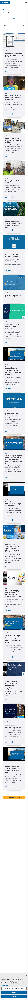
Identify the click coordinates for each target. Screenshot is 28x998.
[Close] (26, 975)
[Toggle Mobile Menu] (26, 2)
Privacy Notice (5, 985)
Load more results (14, 797)
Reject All (14, 992)
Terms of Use (20, 984)
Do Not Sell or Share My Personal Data (14, 988)
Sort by (6, 25)
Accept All (14, 996)
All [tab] (14, 18)
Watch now (8, 71)
